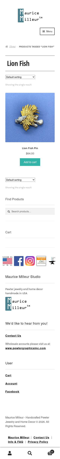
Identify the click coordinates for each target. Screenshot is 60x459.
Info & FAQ (15, 442)
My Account (10, 453)
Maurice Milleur (19, 437)
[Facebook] (19, 261)
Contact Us (13, 335)
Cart (8, 375)
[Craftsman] (41, 261)
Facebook (12, 391)
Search (30, 453)
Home (12, 46)
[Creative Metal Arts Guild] (52, 261)
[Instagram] (30, 261)
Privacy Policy (38, 442)
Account (11, 383)
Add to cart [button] (30, 162)
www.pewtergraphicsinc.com (25, 348)
